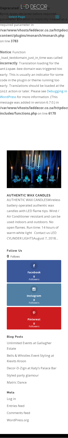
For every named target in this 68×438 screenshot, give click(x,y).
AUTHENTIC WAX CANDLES (29, 195)
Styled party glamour (23, 375)
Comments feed (18, 413)
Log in (11, 399)
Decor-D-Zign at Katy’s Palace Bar (31, 368)
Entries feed (16, 406)
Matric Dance (17, 382)
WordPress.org (18, 420)
